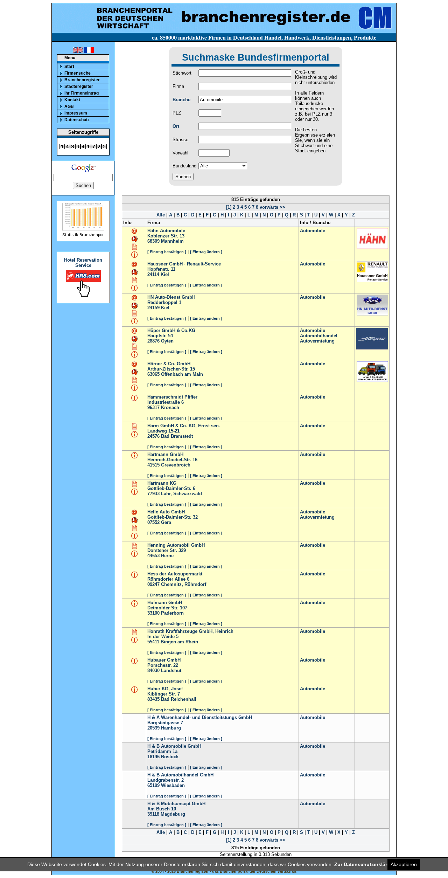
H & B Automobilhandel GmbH (180, 774)
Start (69, 66)
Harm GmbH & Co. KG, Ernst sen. (183, 425)
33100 (153, 613)
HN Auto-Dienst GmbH (171, 297)
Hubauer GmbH (164, 660)
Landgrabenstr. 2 (165, 780)
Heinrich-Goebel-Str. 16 (172, 459)
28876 (153, 341)
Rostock (169, 756)
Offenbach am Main (182, 374)
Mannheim (172, 241)
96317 (153, 407)
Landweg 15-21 (163, 431)
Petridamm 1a (162, 751)
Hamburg (171, 728)
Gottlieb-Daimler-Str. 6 (171, 488)
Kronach (170, 407)
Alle (160, 214)
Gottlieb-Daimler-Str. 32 (172, 517)
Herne (167, 555)
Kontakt (72, 99)
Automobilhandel (318, 335)
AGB (69, 106)
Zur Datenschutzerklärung (365, 864)
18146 (153, 756)
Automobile (312, 230)
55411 (153, 641)
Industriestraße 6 (165, 402)
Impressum (75, 113)
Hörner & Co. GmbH (168, 363)
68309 (153, 241)
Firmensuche (77, 73)
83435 (153, 699)
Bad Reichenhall (178, 699)
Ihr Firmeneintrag (81, 93)
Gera (166, 522)
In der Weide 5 (162, 636)
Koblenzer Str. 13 (165, 235)
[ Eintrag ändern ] (206, 252)
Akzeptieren (404, 864)
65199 (153, 785)
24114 (153, 274)
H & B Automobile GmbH (174, 746)
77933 (153, 493)
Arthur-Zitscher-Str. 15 (171, 369)
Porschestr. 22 (162, 665)
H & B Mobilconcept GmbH (176, 803)
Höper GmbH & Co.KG (171, 330)
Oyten (167, 341)
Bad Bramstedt (177, 436)
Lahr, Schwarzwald (181, 493)
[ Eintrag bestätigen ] (166, 252)
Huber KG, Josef (165, 688)
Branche (181, 99)
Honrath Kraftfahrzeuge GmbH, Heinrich (190, 631)
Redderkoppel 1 (164, 302)
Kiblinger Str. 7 (163, 694)
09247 (153, 584)
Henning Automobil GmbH (176, 545)
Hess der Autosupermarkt (174, 573)
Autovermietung (317, 341)
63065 (153, 374)
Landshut (171, 670)
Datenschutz (77, 119)
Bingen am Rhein (179, 641)
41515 (153, 465)
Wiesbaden (173, 785)
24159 (153, 307)
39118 (153, 814)
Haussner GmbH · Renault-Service (184, 264)
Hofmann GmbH (164, 602)
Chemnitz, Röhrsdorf (183, 584)
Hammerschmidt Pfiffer (172, 397)
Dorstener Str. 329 (166, 550)
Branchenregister (82, 79)
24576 (153, 436)
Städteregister (78, 86)
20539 (153, 728)
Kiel (165, 274)
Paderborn (172, 613)
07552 (153, 522)
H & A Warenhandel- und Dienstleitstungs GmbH (199, 717)
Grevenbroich (175, 465)
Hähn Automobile (166, 230)
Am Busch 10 (161, 808)
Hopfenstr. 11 (161, 269)
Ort (176, 126)
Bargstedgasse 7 (165, 722)
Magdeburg (173, 814)
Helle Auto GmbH (166, 511)
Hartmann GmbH (165, 454)
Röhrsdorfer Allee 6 (168, 579)
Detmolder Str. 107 (167, 607)
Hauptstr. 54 (160, 335)
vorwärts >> (271, 207)
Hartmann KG (161, 483)
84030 (153, 670)
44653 (153, 555)
